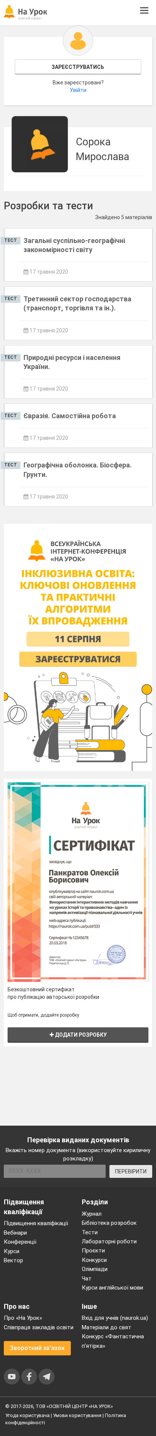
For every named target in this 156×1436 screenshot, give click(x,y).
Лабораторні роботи (109, 1241)
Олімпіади (95, 1269)
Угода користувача (27, 1415)
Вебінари (15, 1232)
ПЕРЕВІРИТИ (131, 1171)
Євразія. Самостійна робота (69, 416)
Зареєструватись (77, 67)
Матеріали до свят (106, 1327)
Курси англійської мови (112, 1287)
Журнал (91, 1213)
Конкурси (94, 1260)
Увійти (78, 90)
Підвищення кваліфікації (36, 1223)
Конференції (20, 1241)
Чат (87, 1278)
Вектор (13, 1260)
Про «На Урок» (23, 1318)
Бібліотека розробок (109, 1223)
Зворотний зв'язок (37, 1348)
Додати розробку (80, 1035)
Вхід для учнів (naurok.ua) (115, 1318)
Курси (11, 1251)
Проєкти (93, 1250)
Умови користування (77, 1415)
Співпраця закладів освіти (38, 1327)
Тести (90, 1232)
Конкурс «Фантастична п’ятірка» (113, 1341)
